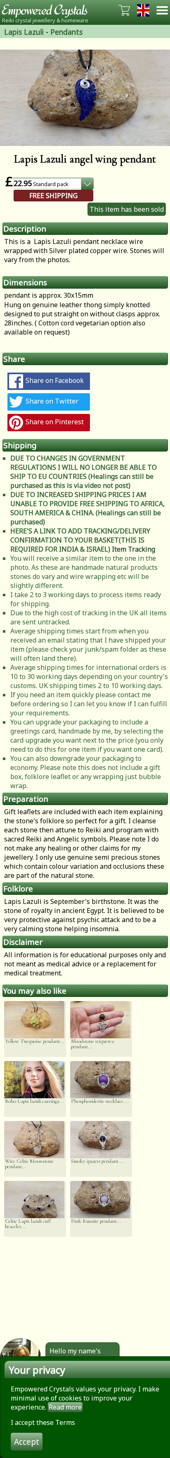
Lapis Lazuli (24, 32)
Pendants (66, 32)
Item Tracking (133, 549)
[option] (85, 98)
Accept (26, 1441)
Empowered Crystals (47, 10)
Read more (65, 1407)
